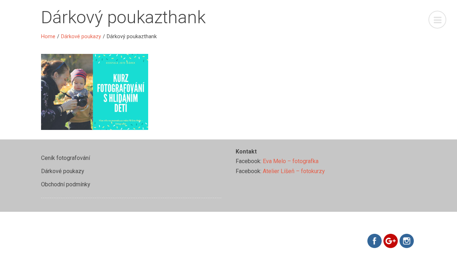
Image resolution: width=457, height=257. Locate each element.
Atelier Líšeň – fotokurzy (294, 171)
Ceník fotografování (65, 158)
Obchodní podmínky (65, 184)
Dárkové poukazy (81, 37)
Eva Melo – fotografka (290, 161)
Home (48, 37)
